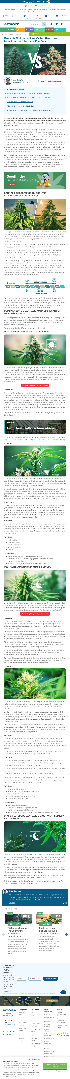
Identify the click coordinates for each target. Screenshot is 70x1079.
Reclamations (47, 1048)
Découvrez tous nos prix (52, 1001)
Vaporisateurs (22, 1020)
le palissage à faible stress (12, 498)
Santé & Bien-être (23, 1022)
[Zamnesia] (14, 24)
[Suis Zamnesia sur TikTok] (4, 1034)
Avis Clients (34, 1026)
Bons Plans (21, 1038)
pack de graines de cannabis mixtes (42, 881)
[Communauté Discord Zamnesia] (10, 1034)
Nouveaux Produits (36, 1018)
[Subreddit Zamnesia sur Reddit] (7, 1034)
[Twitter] (66, 904)
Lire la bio (12, 903)
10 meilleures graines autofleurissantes (35, 385)
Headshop (21, 1017)
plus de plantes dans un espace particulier (24, 517)
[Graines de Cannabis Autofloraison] (35, 350)
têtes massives (53, 777)
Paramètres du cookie (55, 1071)
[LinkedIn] (63, 904)
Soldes (20, 1041)
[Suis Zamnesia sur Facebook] (4, 1031)
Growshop (21, 1033)
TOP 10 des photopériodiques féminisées (35, 614)
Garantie (46, 1046)
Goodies (21, 1035)
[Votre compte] (52, 24)
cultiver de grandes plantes (43, 636)
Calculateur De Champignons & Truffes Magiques (61, 1020)
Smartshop (21, 1025)
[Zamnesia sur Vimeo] (10, 1031)
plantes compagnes (24, 872)
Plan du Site (34, 1046)
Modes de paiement (49, 1021)
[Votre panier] (63, 24)
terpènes (9, 132)
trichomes (10, 247)
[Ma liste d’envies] (57, 24)
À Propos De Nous (35, 1023)
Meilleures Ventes (35, 1021)
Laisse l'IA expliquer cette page (51, 81)
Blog (32, 1015)
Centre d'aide (47, 1014)
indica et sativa (35, 655)
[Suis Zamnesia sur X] (13, 1031)
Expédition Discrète (36, 1043)
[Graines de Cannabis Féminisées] (35, 585)
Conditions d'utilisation (40, 993)
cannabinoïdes (53, 130)
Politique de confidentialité (26, 993)
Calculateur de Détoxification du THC (61, 1014)
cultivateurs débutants (11, 533)
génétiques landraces (29, 142)
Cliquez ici (11, 184)
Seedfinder (34, 1012)
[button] (8, 81)
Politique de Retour (49, 1038)
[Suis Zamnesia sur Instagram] (7, 1031)
